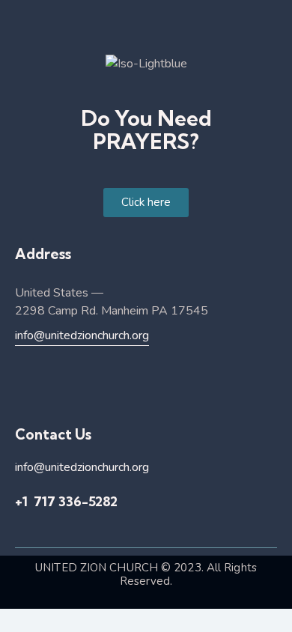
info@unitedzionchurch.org (82, 335)
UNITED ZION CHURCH (96, 567)
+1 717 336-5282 (66, 501)
